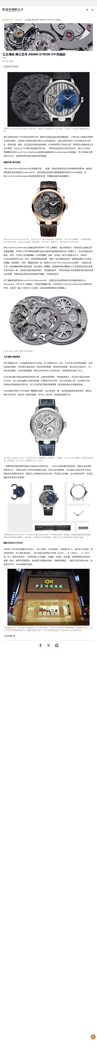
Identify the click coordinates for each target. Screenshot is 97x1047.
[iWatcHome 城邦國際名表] (12, 10)
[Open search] (87, 9)
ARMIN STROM (11, 66)
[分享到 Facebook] (40, 646)
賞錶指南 (18, 20)
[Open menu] (92, 9)
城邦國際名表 (7, 20)
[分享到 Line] (57, 646)
